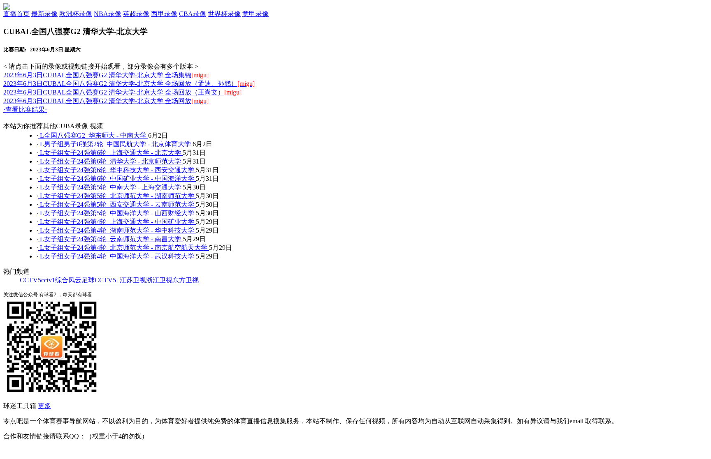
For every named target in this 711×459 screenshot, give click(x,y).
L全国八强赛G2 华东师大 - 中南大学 (93, 135)
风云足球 (81, 280)
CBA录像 (192, 13)
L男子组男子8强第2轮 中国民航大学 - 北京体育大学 (115, 144)
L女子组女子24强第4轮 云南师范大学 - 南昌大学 (110, 238)
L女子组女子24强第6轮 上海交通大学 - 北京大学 (110, 152)
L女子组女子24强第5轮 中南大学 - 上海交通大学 (110, 187)
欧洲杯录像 (75, 13)
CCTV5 (30, 280)
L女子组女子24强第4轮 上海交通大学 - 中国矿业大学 (117, 221)
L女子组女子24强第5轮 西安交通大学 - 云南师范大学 (117, 204)
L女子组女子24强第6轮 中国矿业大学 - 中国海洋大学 (117, 178)
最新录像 (44, 13)
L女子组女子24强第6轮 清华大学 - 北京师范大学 (110, 161)
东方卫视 (185, 280)
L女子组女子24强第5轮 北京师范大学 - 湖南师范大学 (117, 195)
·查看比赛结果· (25, 109)
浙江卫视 (159, 280)
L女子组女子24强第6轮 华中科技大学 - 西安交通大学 (117, 169)
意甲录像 (255, 13)
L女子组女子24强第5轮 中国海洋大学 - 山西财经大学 (117, 213)
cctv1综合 (54, 280)
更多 (44, 405)
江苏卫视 (133, 280)
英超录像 (136, 13)
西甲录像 (164, 13)
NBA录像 (107, 13)
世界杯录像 (224, 13)
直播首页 (16, 13)
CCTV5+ (107, 280)
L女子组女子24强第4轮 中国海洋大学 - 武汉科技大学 (117, 256)
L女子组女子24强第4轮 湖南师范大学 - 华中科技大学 (117, 230)
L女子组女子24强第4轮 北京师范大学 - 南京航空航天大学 (123, 247)
